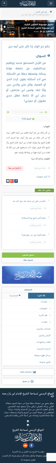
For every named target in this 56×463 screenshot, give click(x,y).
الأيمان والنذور (45, 335)
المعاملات (43, 308)
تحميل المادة (26, 118)
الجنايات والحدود (43, 329)
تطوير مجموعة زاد (28, 459)
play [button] (8, 112)
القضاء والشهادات (43, 342)
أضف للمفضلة (42, 177)
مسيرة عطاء (28, 260)
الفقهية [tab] (40, 296)
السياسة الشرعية (44, 349)
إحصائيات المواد (26, 372)
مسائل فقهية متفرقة (42, 355)
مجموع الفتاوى (28, 255)
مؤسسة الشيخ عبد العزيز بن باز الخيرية (28, 451)
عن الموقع (27, 381)
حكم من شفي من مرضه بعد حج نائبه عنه (29, 201)
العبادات (44, 302)
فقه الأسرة (43, 315)
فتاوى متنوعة (45, 362)
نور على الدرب (41, 12)
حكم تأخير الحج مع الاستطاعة (33, 218)
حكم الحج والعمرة (40, 168)
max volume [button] (46, 112)
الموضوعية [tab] (14, 296)
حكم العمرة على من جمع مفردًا (34, 235)
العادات (44, 322)
